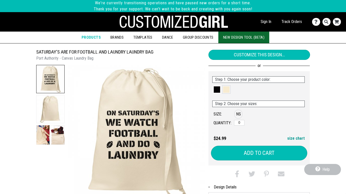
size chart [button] (296, 138)
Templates (142, 37)
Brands (117, 37)
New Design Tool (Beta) (244, 37)
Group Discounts (198, 37)
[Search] (327, 22)
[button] (50, 79)
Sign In (266, 21)
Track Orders (291, 21)
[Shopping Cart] (338, 22)
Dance (167, 37)
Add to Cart (259, 153)
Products (91, 37)
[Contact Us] (317, 22)
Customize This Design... (259, 55)
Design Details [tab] (225, 187)
